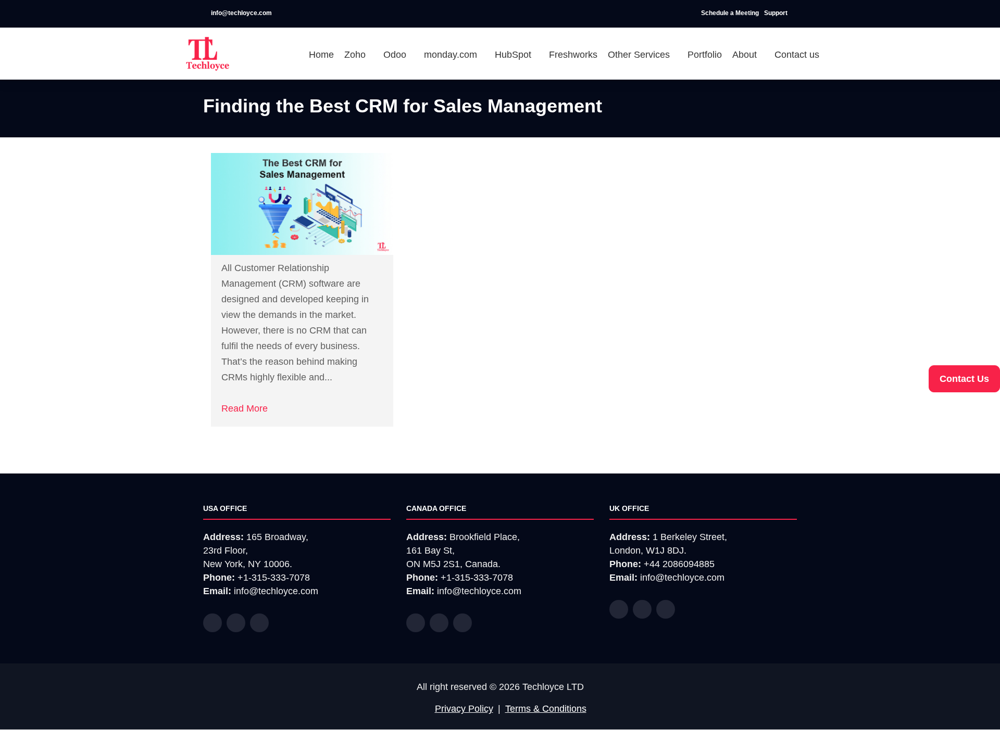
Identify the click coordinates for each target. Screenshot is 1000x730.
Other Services (640, 54)
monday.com (452, 54)
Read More (244, 408)
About (745, 54)
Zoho (356, 54)
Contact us (796, 54)
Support (776, 13)
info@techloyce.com (240, 13)
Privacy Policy (464, 708)
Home (321, 54)
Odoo (396, 54)
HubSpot (514, 54)
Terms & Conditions (545, 708)
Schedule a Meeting (730, 13)
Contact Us (964, 379)
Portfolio (705, 54)
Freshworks (573, 54)
